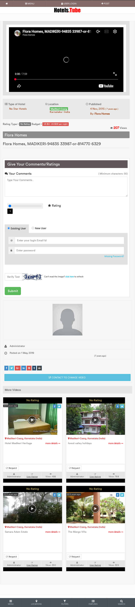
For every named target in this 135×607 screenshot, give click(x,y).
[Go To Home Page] (7, 3)
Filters (64, 604)
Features (93, 604)
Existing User (18, 228)
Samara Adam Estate (31, 531)
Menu (30, 3)
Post (106, 3)
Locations (36, 604)
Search (121, 604)
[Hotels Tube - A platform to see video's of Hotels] (68, 9)
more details (51, 443)
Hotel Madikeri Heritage (31, 443)
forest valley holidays (94, 443)
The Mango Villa (94, 531)
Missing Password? (114, 256)
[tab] (17, 228)
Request (12, 468)
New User (40, 228)
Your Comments (19, 174)
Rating (56, 206)
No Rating (32, 400)
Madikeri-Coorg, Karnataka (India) (24, 438)
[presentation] (17, 228)
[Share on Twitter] (11, 368)
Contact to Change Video (68, 377)
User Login (69, 3)
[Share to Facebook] (6, 368)
